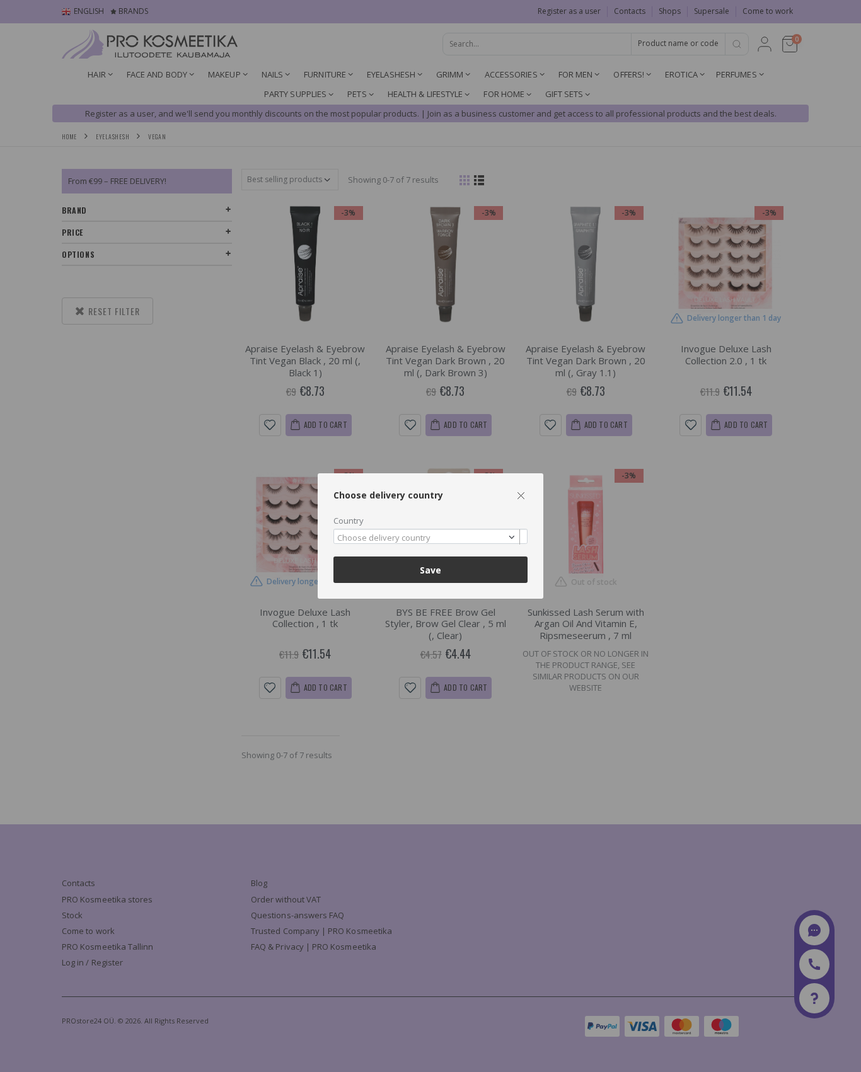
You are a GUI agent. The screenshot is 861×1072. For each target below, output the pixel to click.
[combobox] (430, 537)
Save (430, 570)
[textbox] (427, 538)
